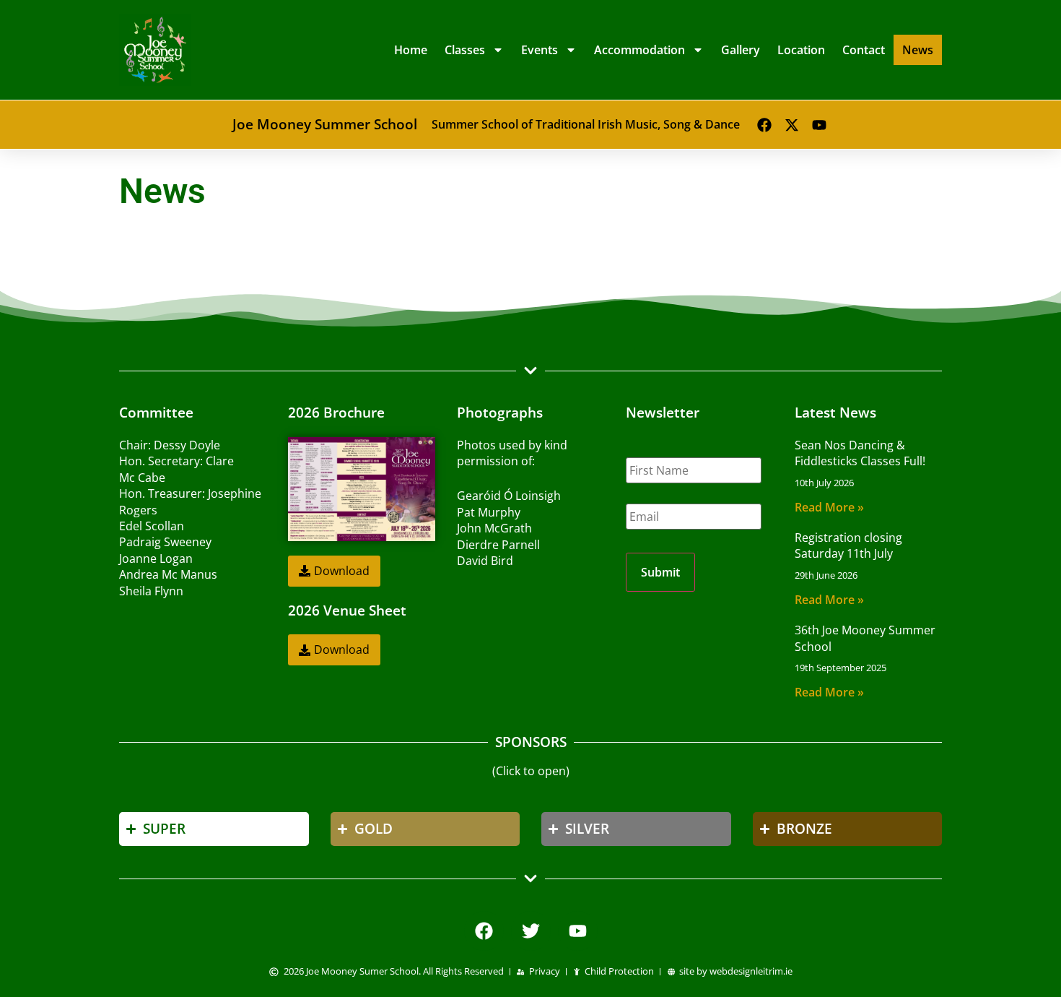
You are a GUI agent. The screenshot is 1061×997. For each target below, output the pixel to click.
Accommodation (639, 50)
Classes (465, 50)
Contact (863, 50)
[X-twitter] (792, 125)
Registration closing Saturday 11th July (848, 545)
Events (539, 50)
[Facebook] (764, 125)
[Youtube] (819, 125)
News (917, 50)
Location (801, 50)
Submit (660, 572)
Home (410, 50)
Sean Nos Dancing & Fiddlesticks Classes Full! (860, 453)
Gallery (740, 50)
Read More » (829, 507)
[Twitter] (531, 931)
